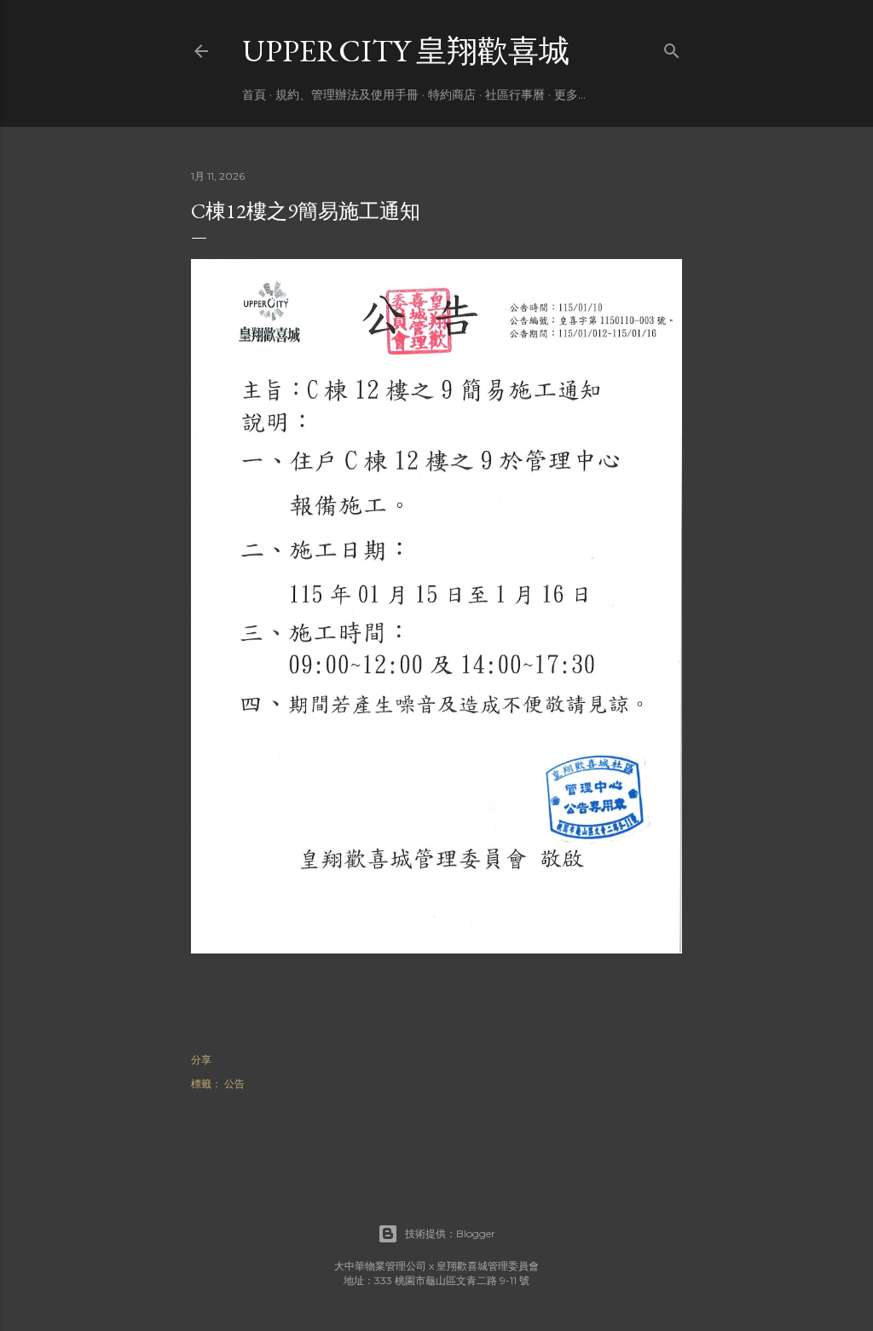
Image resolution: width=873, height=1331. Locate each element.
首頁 (254, 94)
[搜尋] (672, 47)
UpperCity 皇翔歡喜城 (405, 51)
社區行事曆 (515, 94)
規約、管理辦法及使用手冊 (347, 94)
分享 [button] (201, 1059)
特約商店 (452, 94)
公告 (234, 1083)
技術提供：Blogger (450, 1233)
